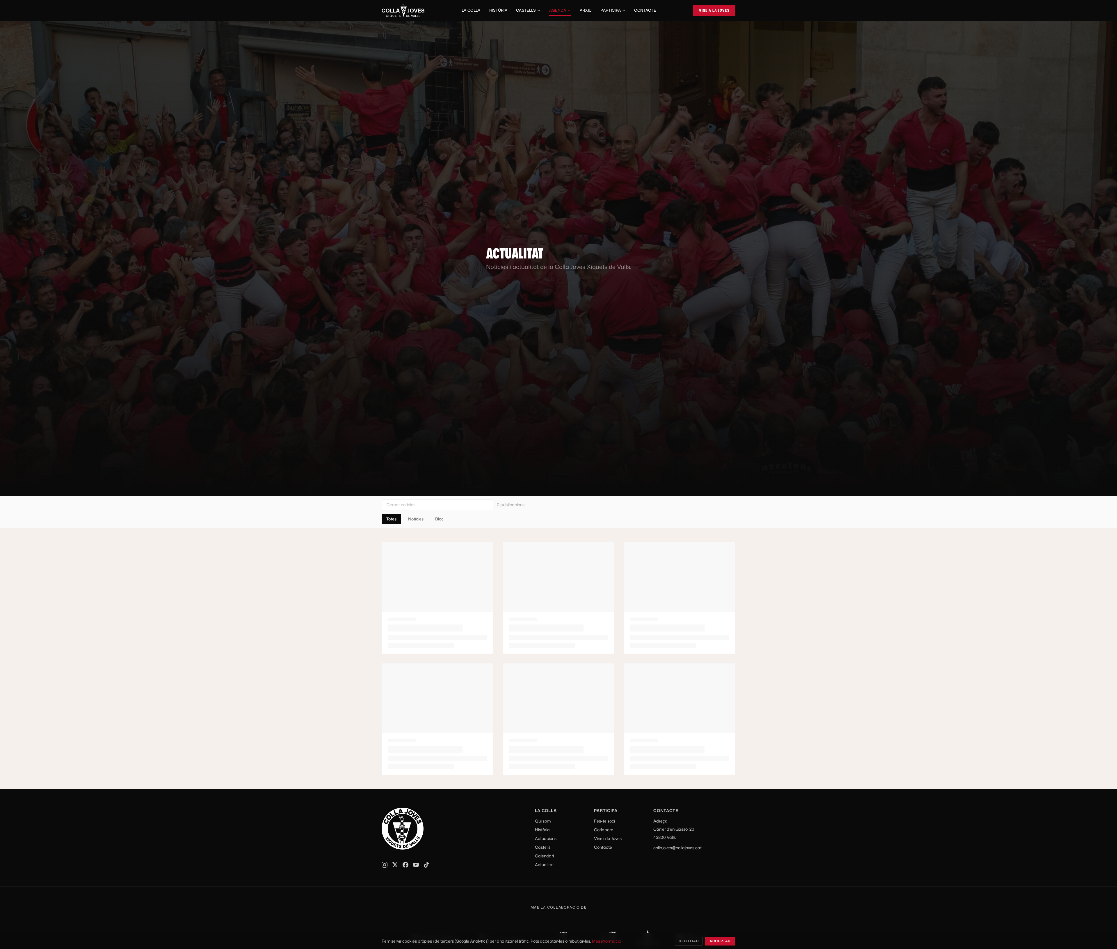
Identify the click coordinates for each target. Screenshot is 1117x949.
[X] (395, 865)
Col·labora (603, 829)
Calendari (544, 856)
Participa (610, 10)
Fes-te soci (604, 821)
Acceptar (720, 941)
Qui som (543, 821)
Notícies (416, 519)
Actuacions (545, 838)
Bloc (439, 519)
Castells (526, 10)
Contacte (645, 10)
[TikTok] (426, 865)
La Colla (471, 10)
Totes (391, 519)
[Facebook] (405, 865)
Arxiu (586, 10)
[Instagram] (384, 865)
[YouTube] (416, 865)
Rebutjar (689, 941)
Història (498, 10)
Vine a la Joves (714, 10)
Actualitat (544, 864)
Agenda (557, 10)
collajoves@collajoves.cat (677, 847)
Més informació (606, 941)
